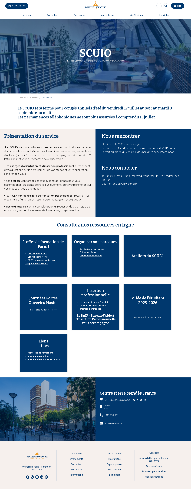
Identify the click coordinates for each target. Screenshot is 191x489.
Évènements (76, 459)
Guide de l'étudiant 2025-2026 (147, 300)
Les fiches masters (37, 256)
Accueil (23, 97)
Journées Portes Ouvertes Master (43, 300)
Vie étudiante (137, 15)
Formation (52, 15)
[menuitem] (26, 15)
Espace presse (114, 464)
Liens (43, 341)
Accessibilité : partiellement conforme (154, 459)
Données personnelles (154, 471)
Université (26, 15)
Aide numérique (154, 466)
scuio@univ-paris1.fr (125, 183)
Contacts (154, 453)
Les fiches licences (37, 253)
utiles (43, 346)
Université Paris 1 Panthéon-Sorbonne (37, 468)
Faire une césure (88, 252)
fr (159, 6)
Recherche (79, 15)
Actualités (76, 453)
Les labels (114, 475)
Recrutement (114, 469)
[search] (165, 5)
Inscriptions (114, 459)
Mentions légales (154, 476)
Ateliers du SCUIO (147, 256)
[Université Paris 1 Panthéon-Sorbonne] (95, 6)
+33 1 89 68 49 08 (112, 415)
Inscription (164, 15)
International (107, 15)
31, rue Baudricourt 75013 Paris (118, 400)
